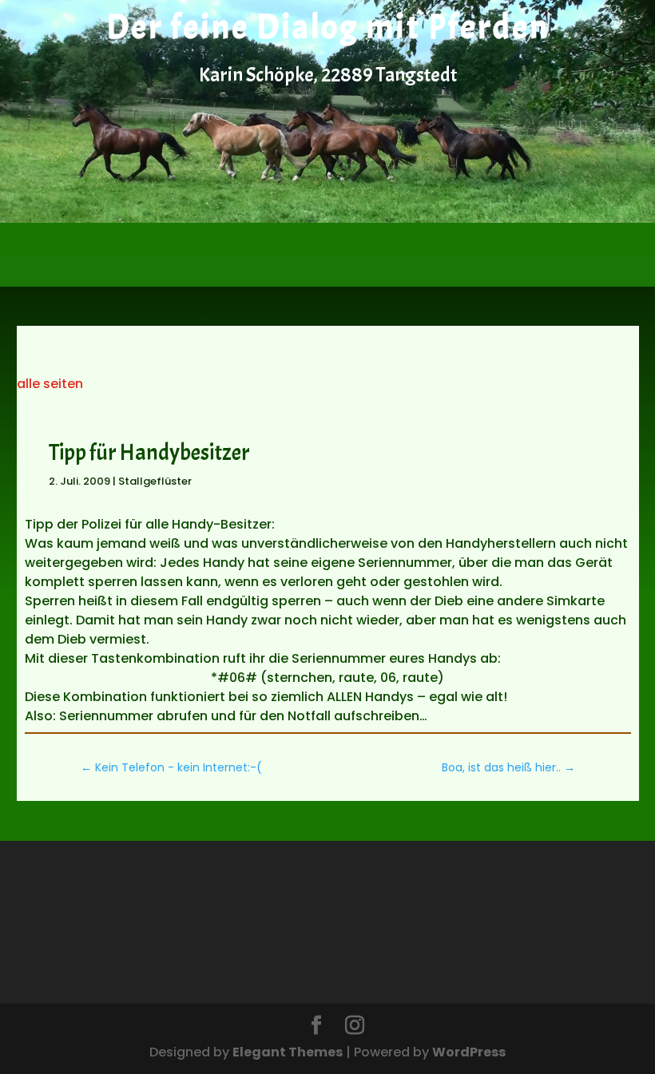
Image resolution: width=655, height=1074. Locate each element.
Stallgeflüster (155, 481)
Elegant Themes (287, 1052)
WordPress (469, 1052)
